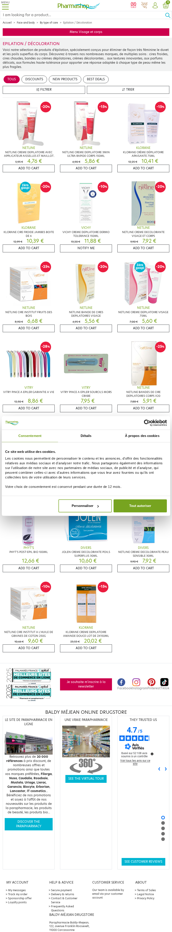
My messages (17, 890)
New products (65, 79)
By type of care (49, 22)
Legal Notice (145, 894)
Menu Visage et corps (86, 32)
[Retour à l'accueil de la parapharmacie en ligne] (79, 5)
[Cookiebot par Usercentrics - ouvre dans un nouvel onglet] (147, 422)
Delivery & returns (62, 894)
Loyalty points (17, 902)
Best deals (96, 79)
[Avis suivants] (166, 769)
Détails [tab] (86, 436)
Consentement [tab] (29, 436)
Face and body (26, 22)
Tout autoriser (140, 506)
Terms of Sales (146, 890)
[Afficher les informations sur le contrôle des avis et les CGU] (152, 754)
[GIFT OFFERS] (133, 5)
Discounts (34, 79)
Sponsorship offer (20, 898)
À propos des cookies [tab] (142, 436)
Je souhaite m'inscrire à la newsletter (86, 684)
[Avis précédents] (159, 769)
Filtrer (45, 89)
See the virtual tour (86, 779)
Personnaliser (82, 506)
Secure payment (61, 890)
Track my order (18, 894)
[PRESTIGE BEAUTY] (144, 5)
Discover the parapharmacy (28, 824)
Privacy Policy (145, 898)
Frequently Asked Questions (62, 908)
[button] (154, 5)
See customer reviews (143, 862)
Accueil (7, 22)
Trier (129, 89)
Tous (11, 79)
